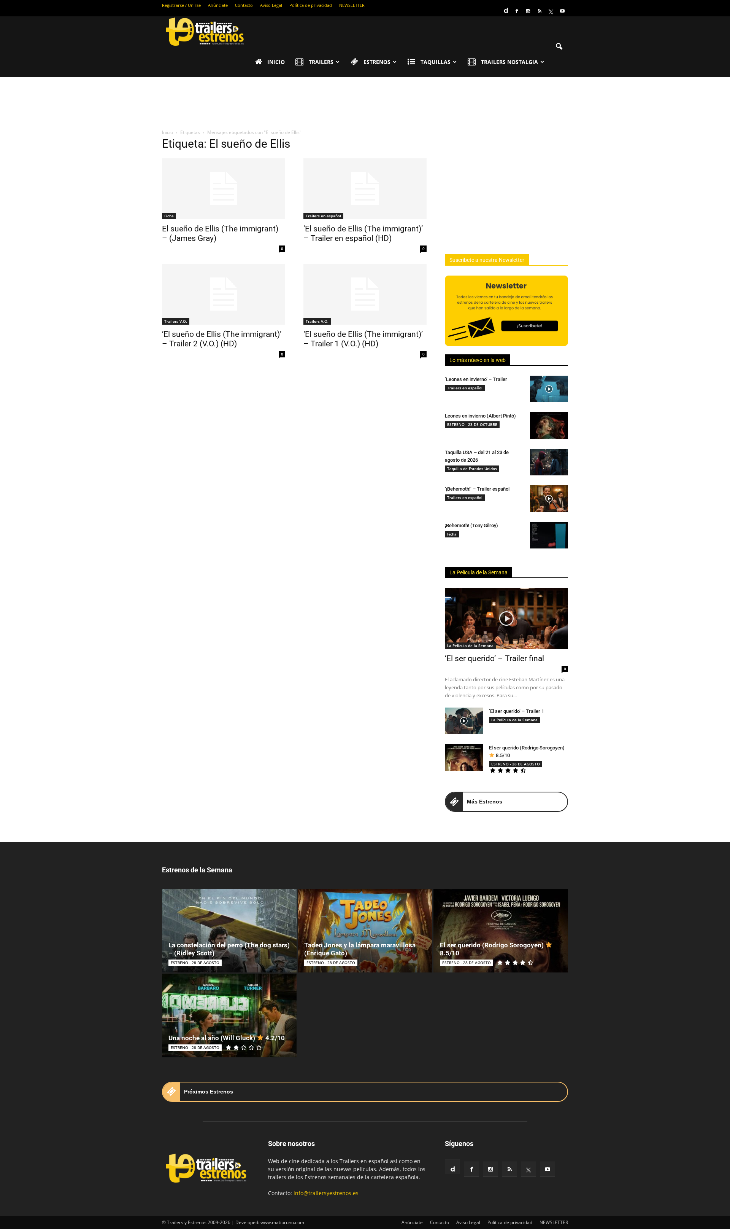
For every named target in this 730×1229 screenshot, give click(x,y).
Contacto (244, 5)
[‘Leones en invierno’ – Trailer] (549, 389)
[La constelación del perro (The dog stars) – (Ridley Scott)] (229, 930)
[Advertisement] (365, 103)
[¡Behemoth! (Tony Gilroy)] (549, 535)
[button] (559, 47)
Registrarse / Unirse (181, 5)
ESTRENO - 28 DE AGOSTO (515, 764)
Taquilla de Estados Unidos (472, 468)
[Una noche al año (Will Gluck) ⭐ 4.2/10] (229, 1015)
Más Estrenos (484, 802)
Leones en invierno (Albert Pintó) (480, 416)
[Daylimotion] (505, 8)
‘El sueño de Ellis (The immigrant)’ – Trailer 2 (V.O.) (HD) (221, 339)
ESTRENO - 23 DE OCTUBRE (472, 424)
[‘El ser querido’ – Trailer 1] (464, 721)
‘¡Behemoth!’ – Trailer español (477, 489)
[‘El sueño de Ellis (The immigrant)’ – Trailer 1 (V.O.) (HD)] (365, 294)
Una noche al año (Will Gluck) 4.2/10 (226, 1038)
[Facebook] (516, 11)
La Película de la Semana (478, 572)
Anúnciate (218, 5)
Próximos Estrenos (208, 1092)
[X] (551, 11)
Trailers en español (323, 215)
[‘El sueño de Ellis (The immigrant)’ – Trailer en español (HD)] (365, 188)
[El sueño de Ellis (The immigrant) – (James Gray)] (223, 188)
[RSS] (539, 11)
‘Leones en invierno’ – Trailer (476, 379)
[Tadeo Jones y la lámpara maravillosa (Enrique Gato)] (365, 930)
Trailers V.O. (175, 321)
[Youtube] (562, 11)
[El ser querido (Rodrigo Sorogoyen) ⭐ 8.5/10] (464, 757)
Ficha (169, 215)
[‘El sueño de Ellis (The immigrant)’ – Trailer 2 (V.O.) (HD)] (223, 294)
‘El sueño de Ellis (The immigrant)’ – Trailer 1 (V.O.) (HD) (363, 339)
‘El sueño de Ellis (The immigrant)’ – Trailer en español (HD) (363, 233)
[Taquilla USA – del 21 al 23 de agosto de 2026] (549, 462)
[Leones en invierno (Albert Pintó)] (549, 425)
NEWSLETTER (352, 5)
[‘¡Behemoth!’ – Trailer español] (549, 498)
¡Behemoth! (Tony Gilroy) (471, 525)
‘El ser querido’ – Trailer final (494, 658)
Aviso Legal (271, 5)
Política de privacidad (310, 5)
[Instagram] (528, 11)
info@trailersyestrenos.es (326, 1193)
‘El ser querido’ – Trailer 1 (516, 711)
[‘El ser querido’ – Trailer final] (506, 618)
